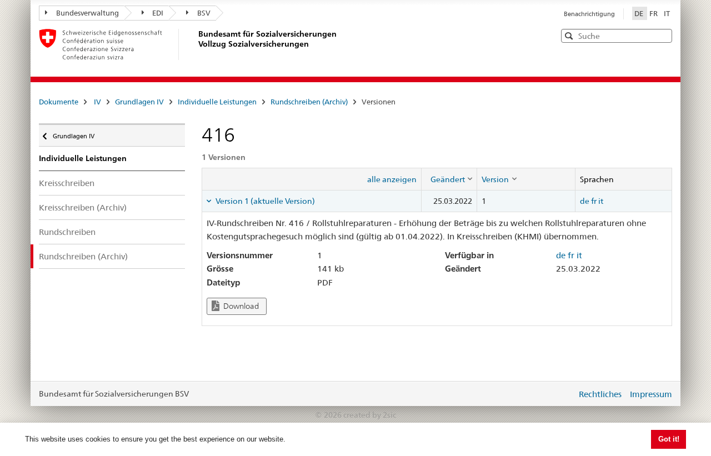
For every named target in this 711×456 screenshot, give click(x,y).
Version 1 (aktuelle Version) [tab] (264, 201)
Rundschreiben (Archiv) (309, 101)
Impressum (651, 394)
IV (97, 101)
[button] (663, 35)
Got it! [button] (668, 439)
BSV (204, 12)
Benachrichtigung (589, 14)
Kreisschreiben (66, 183)
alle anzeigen (392, 179)
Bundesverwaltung (87, 12)
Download (240, 306)
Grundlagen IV (139, 101)
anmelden (560, 393)
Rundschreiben (67, 232)
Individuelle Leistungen (217, 101)
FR (654, 13)
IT (667, 13)
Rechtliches (600, 394)
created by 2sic (369, 414)
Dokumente (58, 101)
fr (594, 201)
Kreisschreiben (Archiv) (83, 207)
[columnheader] (449, 179)
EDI (157, 12)
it (600, 201)
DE (639, 13)
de (584, 201)
